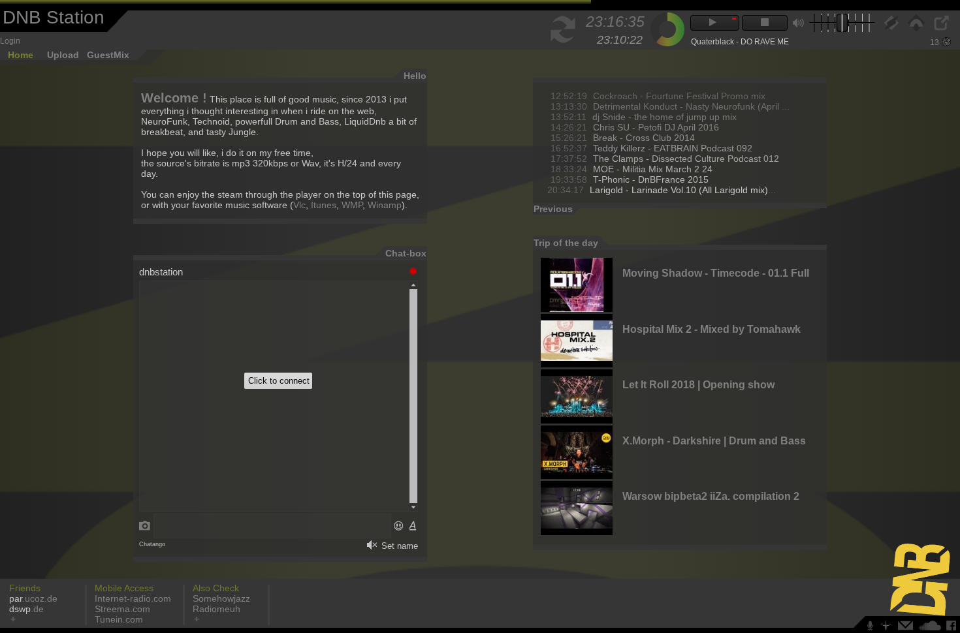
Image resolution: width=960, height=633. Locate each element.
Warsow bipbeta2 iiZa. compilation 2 (710, 496)
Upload (63, 55)
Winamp (385, 205)
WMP (352, 205)
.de (26, 609)
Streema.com (122, 609)
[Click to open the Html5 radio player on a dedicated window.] (940, 28)
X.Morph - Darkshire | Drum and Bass (714, 440)
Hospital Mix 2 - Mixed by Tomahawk (711, 329)
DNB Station (53, 17)
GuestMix (108, 55)
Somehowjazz (221, 598)
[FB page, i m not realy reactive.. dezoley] (952, 628)
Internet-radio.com (133, 598)
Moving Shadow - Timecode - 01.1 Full (715, 273)
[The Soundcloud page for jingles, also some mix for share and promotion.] (931, 628)
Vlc (299, 205)
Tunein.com (119, 619)
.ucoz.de (33, 598)
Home (20, 55)
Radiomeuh (216, 609)
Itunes (323, 205)
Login (10, 41)
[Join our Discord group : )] (872, 628)
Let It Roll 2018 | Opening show (698, 384)
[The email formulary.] (907, 628)
